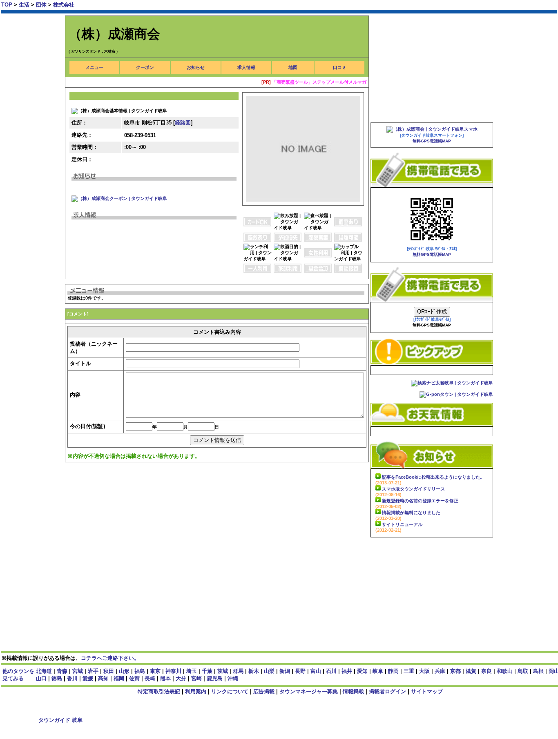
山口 (41, 678)
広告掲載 (264, 691)
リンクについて (229, 691)
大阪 (424, 671)
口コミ (339, 67)
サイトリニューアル (402, 524)
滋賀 (471, 671)
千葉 (207, 671)
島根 (538, 671)
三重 (409, 671)
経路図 (183, 123)
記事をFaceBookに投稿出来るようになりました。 (433, 477)
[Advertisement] (213, 495)
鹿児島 (215, 678)
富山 (315, 671)
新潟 (284, 671)
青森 (62, 671)
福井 (346, 671)
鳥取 (523, 671)
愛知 (362, 671)
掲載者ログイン (387, 691)
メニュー (94, 67)
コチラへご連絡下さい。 (110, 658)
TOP (6, 5)
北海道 (44, 671)
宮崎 (196, 678)
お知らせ (196, 67)
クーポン (145, 67)
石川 (331, 671)
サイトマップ (427, 691)
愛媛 (88, 678)
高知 (103, 678)
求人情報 (246, 67)
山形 (124, 671)
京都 (455, 671)
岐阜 (378, 671)
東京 (155, 671)
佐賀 (134, 678)
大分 (181, 678)
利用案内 (195, 691)
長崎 (150, 678)
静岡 (393, 671)
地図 (292, 67)
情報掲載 (353, 691)
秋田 (108, 671)
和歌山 (505, 671)
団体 (42, 5)
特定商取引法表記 (159, 691)
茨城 (222, 671)
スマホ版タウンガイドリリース (413, 488)
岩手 (93, 671)
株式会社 (63, 5)
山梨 (269, 671)
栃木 (253, 671)
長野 (300, 671)
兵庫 (440, 671)
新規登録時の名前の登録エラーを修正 (420, 500)
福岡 (119, 678)
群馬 (238, 671)
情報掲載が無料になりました (411, 512)
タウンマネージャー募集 (308, 691)
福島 (139, 671)
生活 (25, 5)
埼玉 (191, 671)
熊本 (165, 678)
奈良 (486, 671)
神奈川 (173, 671)
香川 (72, 678)
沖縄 (233, 678)
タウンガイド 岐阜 (61, 720)
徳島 (56, 678)
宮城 (77, 671)
